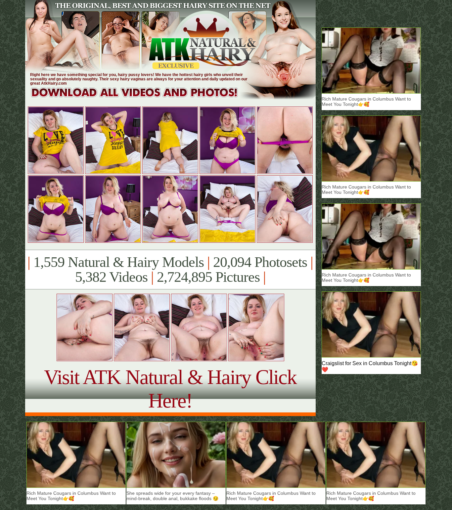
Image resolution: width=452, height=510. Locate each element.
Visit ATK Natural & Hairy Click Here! (170, 389)
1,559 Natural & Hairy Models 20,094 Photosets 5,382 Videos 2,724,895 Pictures (170, 269)
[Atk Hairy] (140, 97)
